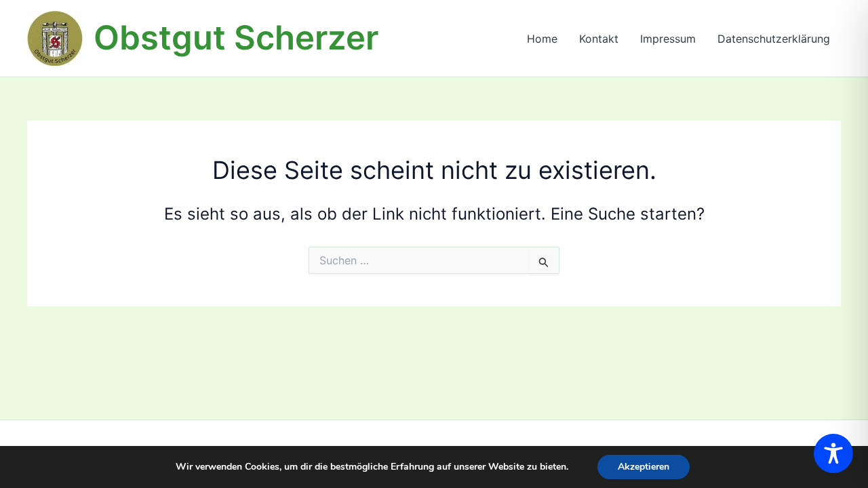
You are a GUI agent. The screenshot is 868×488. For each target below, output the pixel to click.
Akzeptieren (643, 466)
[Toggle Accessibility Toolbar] (833, 453)
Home (542, 38)
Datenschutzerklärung (773, 38)
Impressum (668, 38)
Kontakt (598, 38)
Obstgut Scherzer (236, 38)
